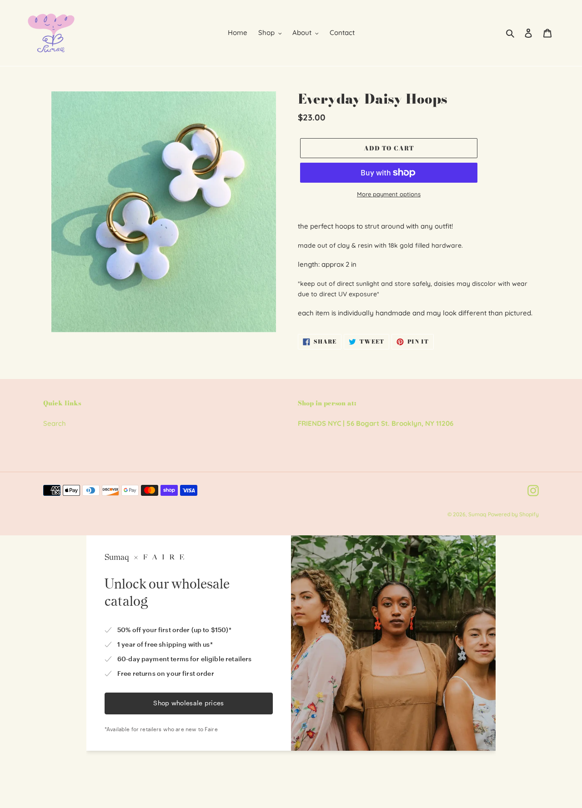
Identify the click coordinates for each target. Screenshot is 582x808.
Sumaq (477, 514)
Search (54, 423)
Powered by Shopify (513, 514)
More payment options (389, 194)
